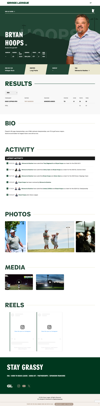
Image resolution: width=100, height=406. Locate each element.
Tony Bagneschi (29, 101)
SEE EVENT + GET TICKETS (64, 404)
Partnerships (43, 376)
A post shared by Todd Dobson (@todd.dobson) (49, 348)
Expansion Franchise (57, 376)
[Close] (99, 403)
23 (13, 56)
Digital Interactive (57, 399)
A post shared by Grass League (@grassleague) (22, 348)
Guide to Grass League (19, 376)
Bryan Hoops (59, 163)
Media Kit (32, 376)
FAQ (8, 376)
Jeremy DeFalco (48, 188)
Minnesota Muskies (49, 101)
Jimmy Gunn (46, 170)
